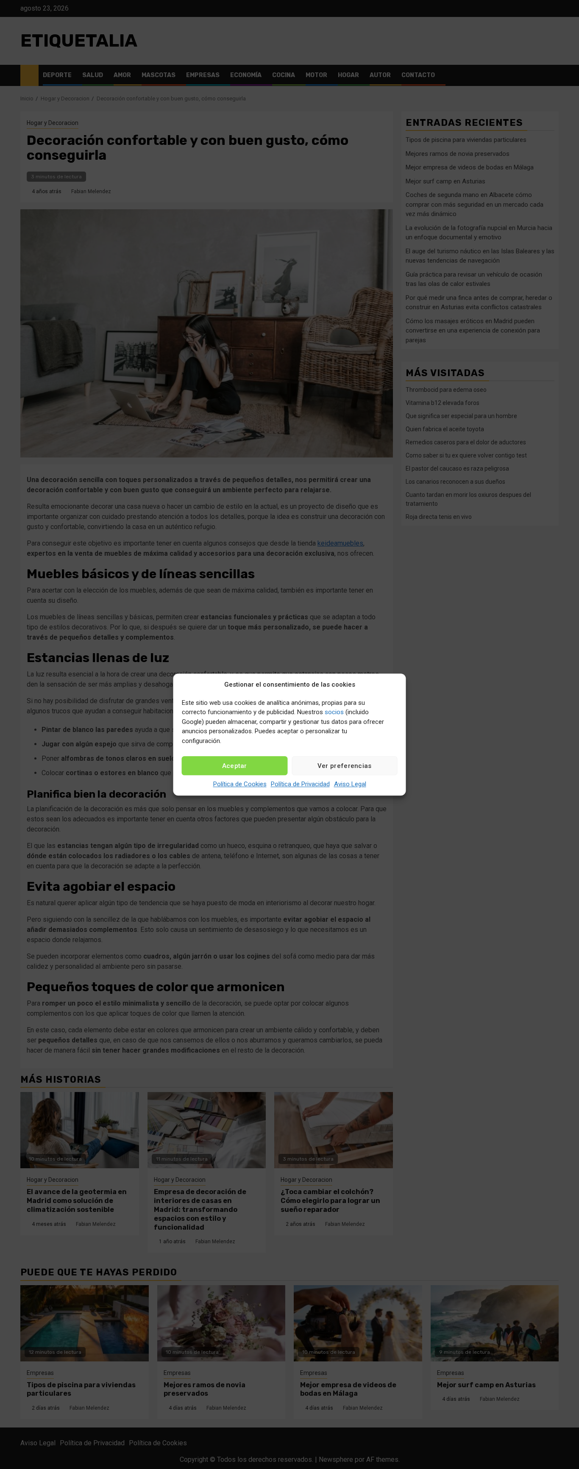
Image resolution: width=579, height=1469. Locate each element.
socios (334, 712)
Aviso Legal (350, 784)
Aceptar (234, 766)
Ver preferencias (344, 766)
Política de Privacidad (300, 784)
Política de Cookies (240, 784)
